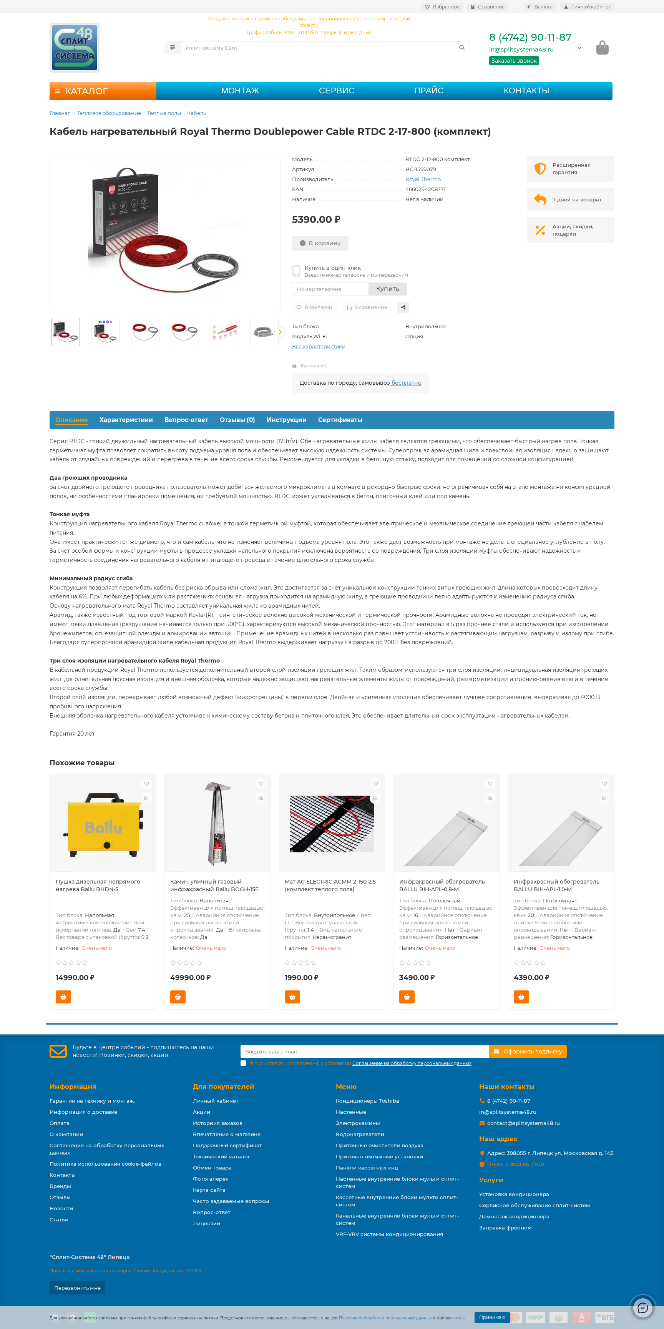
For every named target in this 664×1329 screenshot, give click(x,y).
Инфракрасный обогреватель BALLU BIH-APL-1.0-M (556, 885)
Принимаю (492, 1317)
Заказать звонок (514, 60)
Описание (71, 420)
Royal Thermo (423, 179)
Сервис (337, 90)
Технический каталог (221, 1156)
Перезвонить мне (77, 1288)
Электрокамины (358, 1123)
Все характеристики (318, 346)
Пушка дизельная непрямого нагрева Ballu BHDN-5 (98, 885)
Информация (73, 1086)
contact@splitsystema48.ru (523, 1123)
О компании (66, 1134)
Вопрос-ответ (186, 420)
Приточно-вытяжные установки (379, 1156)
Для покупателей (223, 1086)
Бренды (60, 1186)
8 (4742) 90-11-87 (530, 37)
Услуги (491, 1180)
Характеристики (126, 420)
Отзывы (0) (237, 420)
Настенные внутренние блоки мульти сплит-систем (397, 1182)
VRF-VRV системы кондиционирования (389, 1234)
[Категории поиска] (172, 47)
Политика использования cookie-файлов (105, 1164)
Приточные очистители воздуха (379, 1145)
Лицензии (206, 1223)
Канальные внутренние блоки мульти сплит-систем (397, 1219)
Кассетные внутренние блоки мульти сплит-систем (397, 1201)
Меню (346, 1086)
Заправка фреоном (505, 1227)
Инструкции (287, 420)
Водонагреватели (360, 1134)
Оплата (60, 1123)
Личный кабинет (216, 1101)
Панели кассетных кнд (367, 1168)
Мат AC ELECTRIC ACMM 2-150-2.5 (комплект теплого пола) (330, 885)
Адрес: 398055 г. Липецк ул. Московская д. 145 (550, 1153)
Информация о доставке (83, 1112)
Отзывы (60, 1197)
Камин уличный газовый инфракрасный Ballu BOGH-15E (214, 885)
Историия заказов (217, 1123)
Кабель (196, 113)
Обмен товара (212, 1168)
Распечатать (314, 366)
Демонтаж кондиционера (514, 1216)
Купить (388, 288)
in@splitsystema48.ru (521, 49)
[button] (50, 332)
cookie (458, 1318)
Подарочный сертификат (227, 1145)
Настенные (351, 1112)
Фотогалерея (211, 1179)
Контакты (526, 90)
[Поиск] (462, 48)
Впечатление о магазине (227, 1134)
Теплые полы (164, 113)
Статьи (59, 1219)
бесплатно (406, 382)
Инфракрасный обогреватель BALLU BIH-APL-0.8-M (442, 885)
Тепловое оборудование (109, 113)
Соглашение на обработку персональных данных (107, 1149)
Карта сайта (209, 1190)
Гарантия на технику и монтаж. (92, 1101)
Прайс (429, 90)
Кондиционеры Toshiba (367, 1101)
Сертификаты (340, 420)
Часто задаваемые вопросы (231, 1201)
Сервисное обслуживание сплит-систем (534, 1205)
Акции (201, 1112)
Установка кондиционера (514, 1194)
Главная (60, 113)
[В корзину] (63, 996)
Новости (61, 1208)
